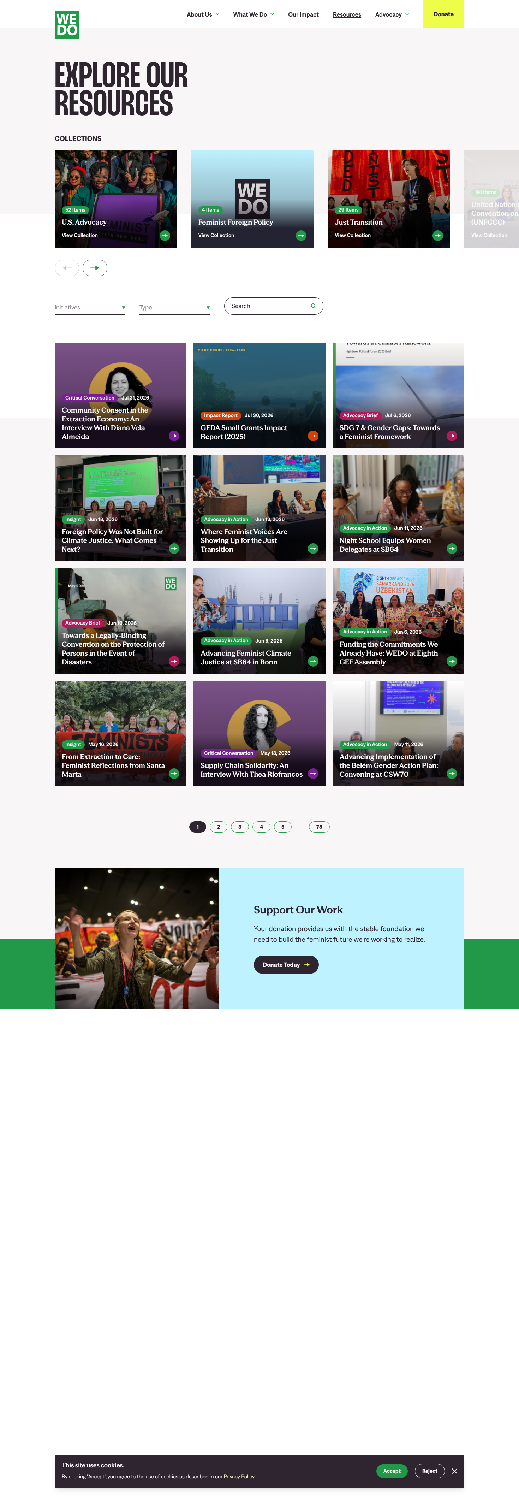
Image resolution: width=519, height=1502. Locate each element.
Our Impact (303, 14)
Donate (444, 14)
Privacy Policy (239, 1477)
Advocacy (388, 14)
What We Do (250, 14)
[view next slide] (95, 268)
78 (319, 827)
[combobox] (55, 307)
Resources (347, 14)
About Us (199, 14)
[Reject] (454, 1471)
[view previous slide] (67, 268)
